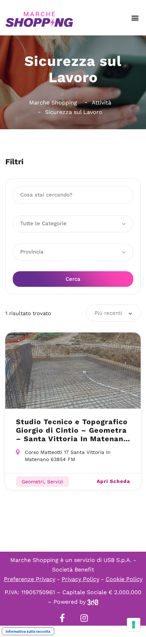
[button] (135, 18)
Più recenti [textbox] (108, 313)
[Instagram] (84, 618)
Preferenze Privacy (29, 579)
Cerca (73, 279)
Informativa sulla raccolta (28, 631)
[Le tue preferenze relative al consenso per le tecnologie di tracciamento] (133, 624)
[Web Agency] (93, 601)
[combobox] (113, 313)
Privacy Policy (80, 579)
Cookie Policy (124, 579)
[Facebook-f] (62, 618)
